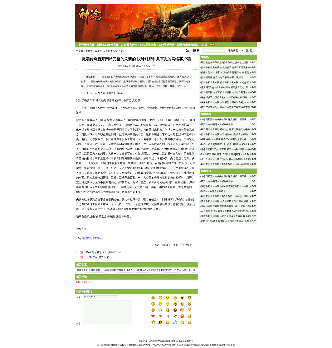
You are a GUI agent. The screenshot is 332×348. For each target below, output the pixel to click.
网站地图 (252, 7)
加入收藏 (225, 7)
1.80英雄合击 (167, 44)
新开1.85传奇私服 (108, 44)
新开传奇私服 (87, 44)
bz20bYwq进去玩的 (97, 257)
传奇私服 (111, 163)
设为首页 (213, 7)
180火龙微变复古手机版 (213, 191)
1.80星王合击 (148, 44)
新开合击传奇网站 (188, 44)
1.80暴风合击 (129, 44)
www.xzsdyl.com (166, 341)
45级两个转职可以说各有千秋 (103, 252)
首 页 (204, 44)
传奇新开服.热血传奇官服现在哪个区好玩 (222, 77)
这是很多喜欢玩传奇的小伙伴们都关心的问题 (224, 97)
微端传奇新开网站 (92, 238)
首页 (97, 51)
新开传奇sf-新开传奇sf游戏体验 (217, 124)
